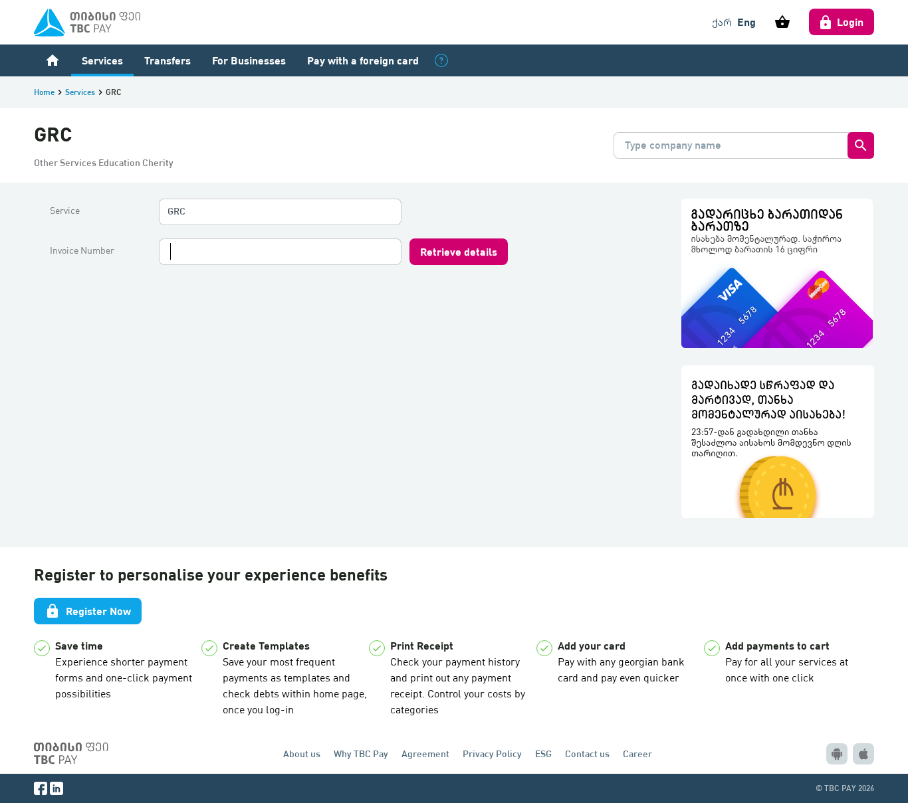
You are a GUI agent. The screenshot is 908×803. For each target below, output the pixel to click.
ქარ (722, 22)
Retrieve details (458, 251)
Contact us (587, 753)
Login (850, 22)
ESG (543, 753)
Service (65, 211)
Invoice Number (82, 250)
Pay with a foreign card (363, 60)
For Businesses (249, 60)
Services (102, 60)
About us (301, 753)
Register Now (88, 611)
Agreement (425, 753)
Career (637, 753)
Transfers (167, 60)
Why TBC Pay (361, 753)
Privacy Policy (492, 753)
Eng (746, 22)
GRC (176, 211)
